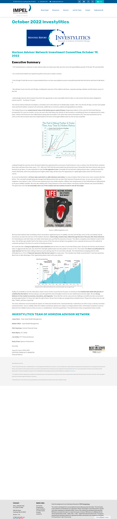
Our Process (39, 505)
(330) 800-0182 (44, 1)
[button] (44, 10)
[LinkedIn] (79, 1)
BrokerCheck (86, 504)
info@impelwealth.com (57, 1)
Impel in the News (40, 509)
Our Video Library (40, 510)
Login (100, 1)
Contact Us (39, 514)
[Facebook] (88, 1)
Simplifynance (39, 507)
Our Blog (38, 512)
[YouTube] (84, 1)
